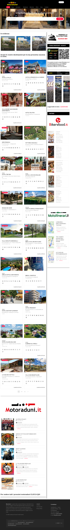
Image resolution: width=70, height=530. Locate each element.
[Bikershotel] (12, 3)
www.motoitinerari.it (29, 522)
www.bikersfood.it (11, 523)
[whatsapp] (56, 523)
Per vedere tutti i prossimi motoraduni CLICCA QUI (20, 494)
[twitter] (61, 523)
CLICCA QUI (64, 107)
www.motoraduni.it (21, 522)
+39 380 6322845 (58, 513)
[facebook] (58, 523)
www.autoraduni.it (18, 523)
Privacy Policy (39, 508)
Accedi (61, 2)
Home (8, 7)
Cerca (59, 18)
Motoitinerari (25, 7)
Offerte (37, 7)
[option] (8, 43)
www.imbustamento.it (12, 525)
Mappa (12, 7)
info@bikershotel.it (57, 515)
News (41, 7)
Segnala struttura (38, 504)
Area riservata (39, 506)
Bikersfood (32, 7)
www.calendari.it (26, 523)
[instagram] (60, 523)
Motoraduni (18, 7)
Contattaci (46, 7)
